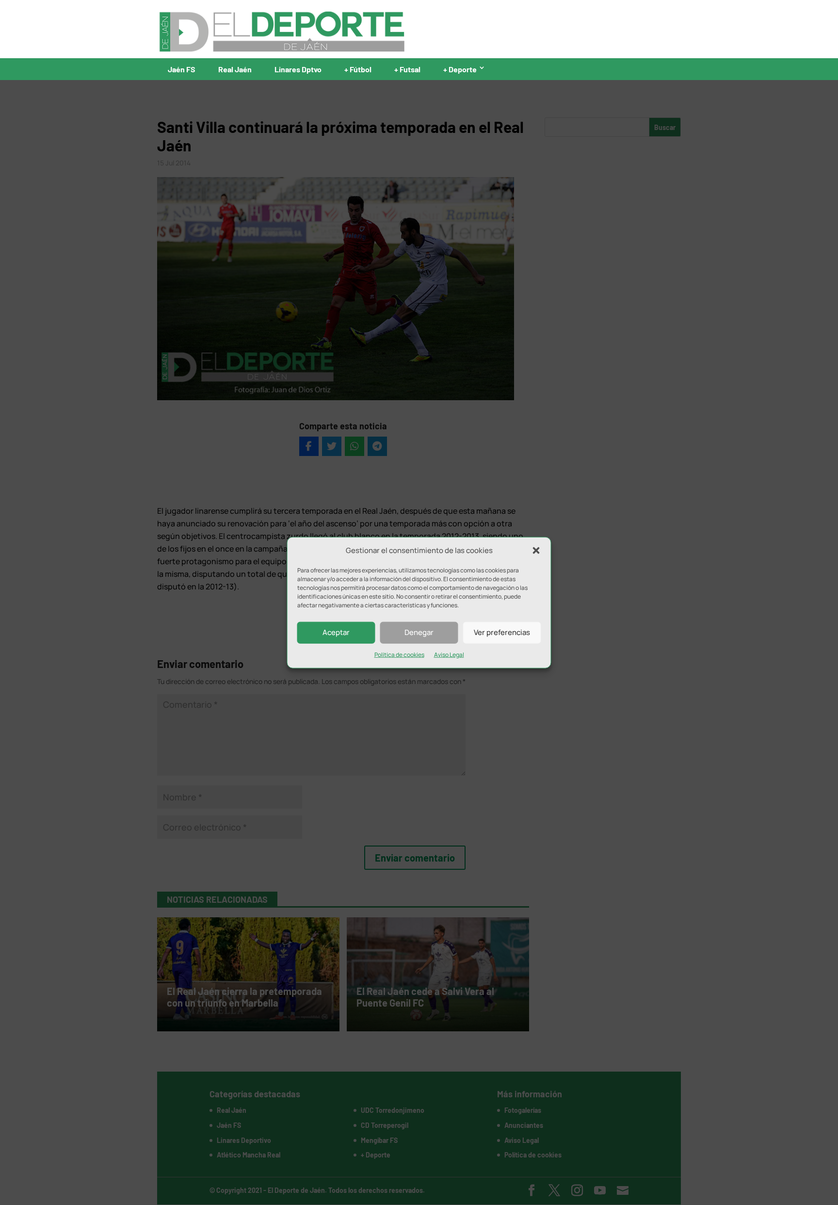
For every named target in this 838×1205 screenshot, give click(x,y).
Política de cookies (399, 655)
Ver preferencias (502, 632)
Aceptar (336, 632)
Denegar (419, 632)
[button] (536, 550)
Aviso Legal (449, 655)
